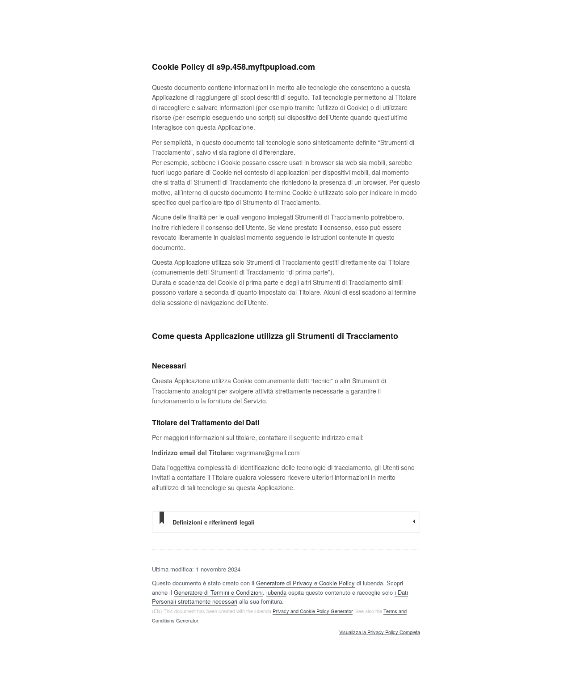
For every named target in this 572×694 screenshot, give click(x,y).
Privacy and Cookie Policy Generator (313, 610)
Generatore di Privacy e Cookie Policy (305, 583)
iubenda (276, 592)
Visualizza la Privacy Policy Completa (379, 632)
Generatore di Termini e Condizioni (218, 592)
